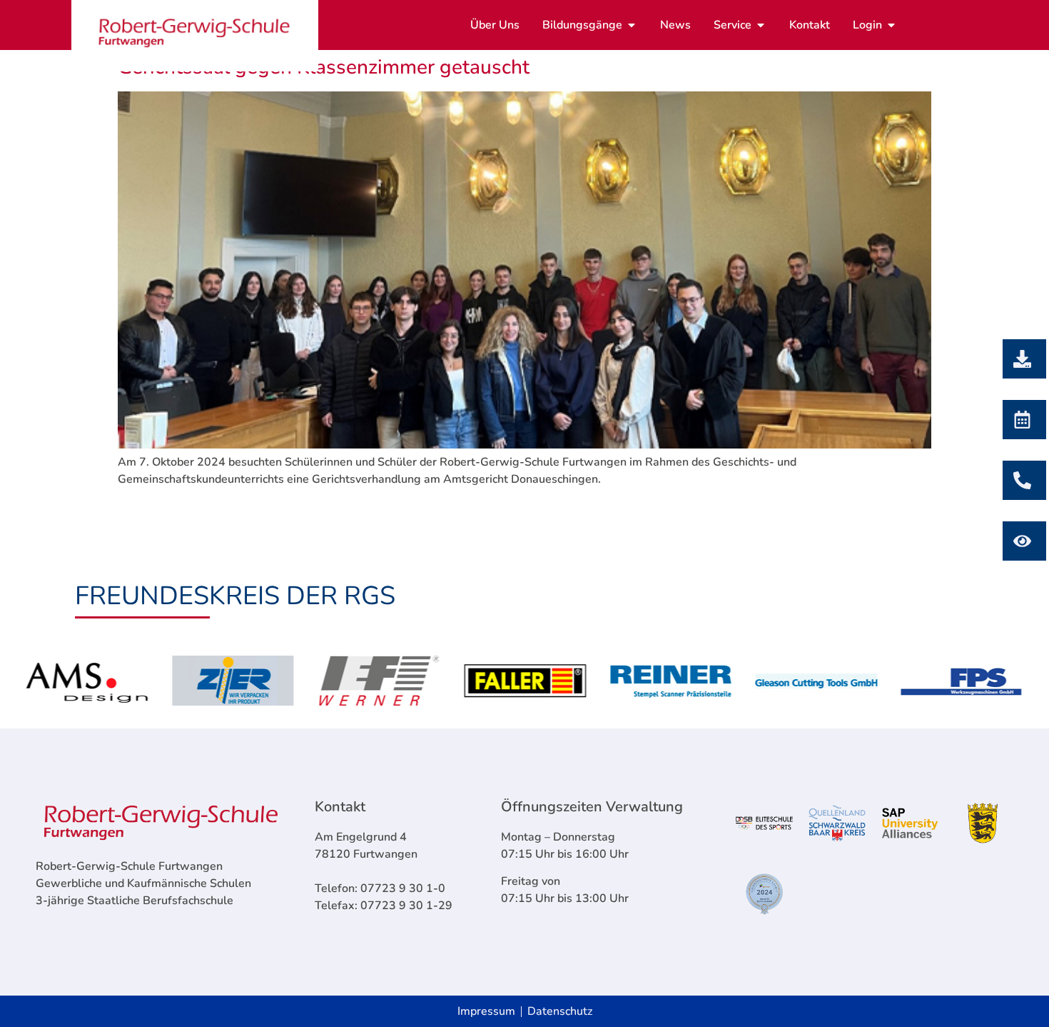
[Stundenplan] (1020, 541)
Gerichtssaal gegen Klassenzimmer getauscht (323, 67)
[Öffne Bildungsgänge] (631, 25)
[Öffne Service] (760, 25)
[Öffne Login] (891, 25)
